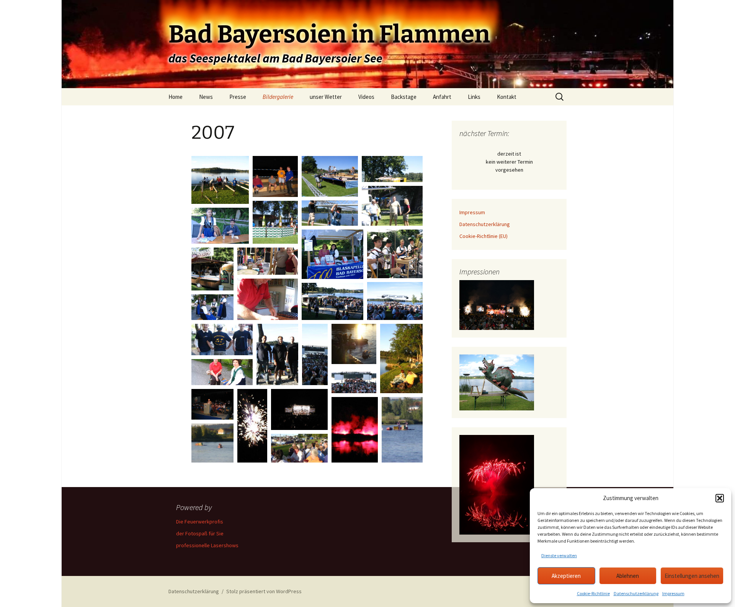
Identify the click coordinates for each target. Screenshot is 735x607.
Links (474, 96)
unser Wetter (326, 96)
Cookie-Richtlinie (593, 593)
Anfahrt (442, 96)
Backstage (403, 96)
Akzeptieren (566, 575)
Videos (366, 96)
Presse (237, 96)
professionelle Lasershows (207, 545)
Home (175, 96)
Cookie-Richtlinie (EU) (483, 236)
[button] (720, 498)
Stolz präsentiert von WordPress (264, 591)
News (206, 96)
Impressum (673, 593)
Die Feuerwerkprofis (199, 521)
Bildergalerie (278, 96)
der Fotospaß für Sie (200, 533)
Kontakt (506, 96)
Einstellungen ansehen (692, 575)
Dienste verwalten (559, 555)
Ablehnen (627, 575)
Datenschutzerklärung (636, 593)
